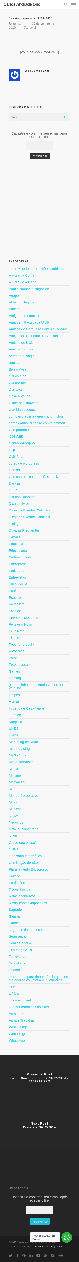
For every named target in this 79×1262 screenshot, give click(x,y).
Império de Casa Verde (26, 708)
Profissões (17, 883)
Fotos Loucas (19, 665)
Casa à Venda (19, 396)
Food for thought (21, 644)
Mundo (14, 789)
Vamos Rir (17, 1014)
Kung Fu (15, 722)
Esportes (15, 597)
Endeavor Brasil (21, 557)
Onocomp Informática (25, 856)
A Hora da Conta (21, 275)
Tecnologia (17, 963)
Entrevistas (17, 577)
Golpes (14, 695)
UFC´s (14, 994)
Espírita (15, 591)
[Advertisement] (39, 208)
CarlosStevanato (21, 383)
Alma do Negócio (22, 302)
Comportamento (21, 430)
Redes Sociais (20, 889)
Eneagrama (18, 564)
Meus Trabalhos (21, 762)
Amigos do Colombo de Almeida (33, 336)
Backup (14, 363)
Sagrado (15, 910)
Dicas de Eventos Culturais (29, 510)
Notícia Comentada (23, 829)
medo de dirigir (20, 749)
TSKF (13, 987)
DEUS (13, 490)
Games (14, 671)
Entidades (16, 571)
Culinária (15, 457)
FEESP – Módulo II (23, 618)
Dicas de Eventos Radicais (29, 517)
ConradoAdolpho (22, 443)
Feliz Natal (17, 631)
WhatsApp (17, 1040)
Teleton (14, 970)
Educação (16, 544)
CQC (12, 450)
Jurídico (15, 715)
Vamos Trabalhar (22, 1020)
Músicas (15, 809)
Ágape (14, 296)
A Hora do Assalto (22, 282)
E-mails (14, 537)
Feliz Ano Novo (20, 624)
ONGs (13, 849)
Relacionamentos (22, 896)
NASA (13, 816)
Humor (14, 702)
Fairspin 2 (16, 604)
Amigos (14, 309)
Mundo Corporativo (23, 795)
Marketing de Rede (23, 742)
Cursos (14, 470)
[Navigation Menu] (73, 4)
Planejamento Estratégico (28, 869)
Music (13, 802)
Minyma (15, 775)
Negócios (16, 822)
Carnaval (30, 27)
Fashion (15, 611)
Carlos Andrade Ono (21, 4)
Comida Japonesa (23, 410)
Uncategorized (20, 1000)
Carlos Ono (17, 376)
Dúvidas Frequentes (24, 530)
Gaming (15, 678)
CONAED (16, 436)
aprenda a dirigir (21, 356)
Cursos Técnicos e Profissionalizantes (38, 477)
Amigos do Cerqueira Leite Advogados (38, 329)
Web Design (18, 1027)
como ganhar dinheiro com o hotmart (37, 423)
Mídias (14, 769)
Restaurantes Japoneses (28, 903)
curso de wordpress (24, 463)
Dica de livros (19, 504)
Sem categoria (20, 943)
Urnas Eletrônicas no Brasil (29, 1007)
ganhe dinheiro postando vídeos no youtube (36, 686)
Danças (15, 483)
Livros (13, 735)
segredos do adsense (25, 930)
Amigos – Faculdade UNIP (29, 322)
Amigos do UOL (21, 342)
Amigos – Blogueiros (24, 316)
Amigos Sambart (21, 349)
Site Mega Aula (20, 950)
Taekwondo (17, 957)
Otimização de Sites (24, 863)
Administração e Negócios (29, 289)
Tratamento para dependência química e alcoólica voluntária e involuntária (38, 978)
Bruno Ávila (17, 369)
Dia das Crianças (22, 497)
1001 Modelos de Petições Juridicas (36, 269)
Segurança (17, 936)
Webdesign (17, 1034)
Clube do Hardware (24, 403)
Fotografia (16, 651)
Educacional (18, 550)
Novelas (15, 836)
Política (14, 876)
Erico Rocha (18, 584)
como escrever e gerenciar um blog (36, 416)
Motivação (17, 782)
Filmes (14, 638)
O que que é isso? (23, 842)
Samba (14, 916)
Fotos (13, 658)
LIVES (14, 728)
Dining (14, 524)
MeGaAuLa (17, 755)
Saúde (14, 923)
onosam (18, 23)
